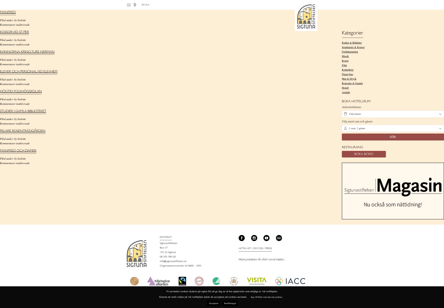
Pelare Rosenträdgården (22, 131)
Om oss (258, 248)
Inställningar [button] (230, 303)
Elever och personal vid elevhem (28, 71)
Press (268, 248)
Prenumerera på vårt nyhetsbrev (261, 259)
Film (344, 65)
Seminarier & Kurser (353, 47)
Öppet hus (347, 74)
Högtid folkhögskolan (21, 91)
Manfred (8, 12)
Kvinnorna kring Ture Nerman (27, 52)
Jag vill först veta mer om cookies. (267, 296)
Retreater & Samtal (352, 83)
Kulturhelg (348, 69)
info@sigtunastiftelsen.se (173, 261)
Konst (345, 60)
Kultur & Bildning (352, 42)
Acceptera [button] (213, 303)
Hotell (345, 87)
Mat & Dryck (349, 78)
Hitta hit (245, 248)
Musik (345, 56)
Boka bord (363, 154)
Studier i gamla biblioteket (23, 111)
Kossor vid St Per (14, 32)
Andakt (346, 92)
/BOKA (145, 4)
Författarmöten (350, 51)
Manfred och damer (18, 150)
